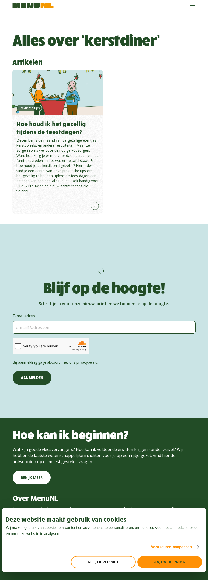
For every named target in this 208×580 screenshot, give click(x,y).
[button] (192, 5)
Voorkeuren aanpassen (171, 547)
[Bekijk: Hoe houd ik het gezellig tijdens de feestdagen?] (57, 142)
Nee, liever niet (103, 562)
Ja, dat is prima (169, 562)
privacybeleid (86, 362)
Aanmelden (32, 377)
